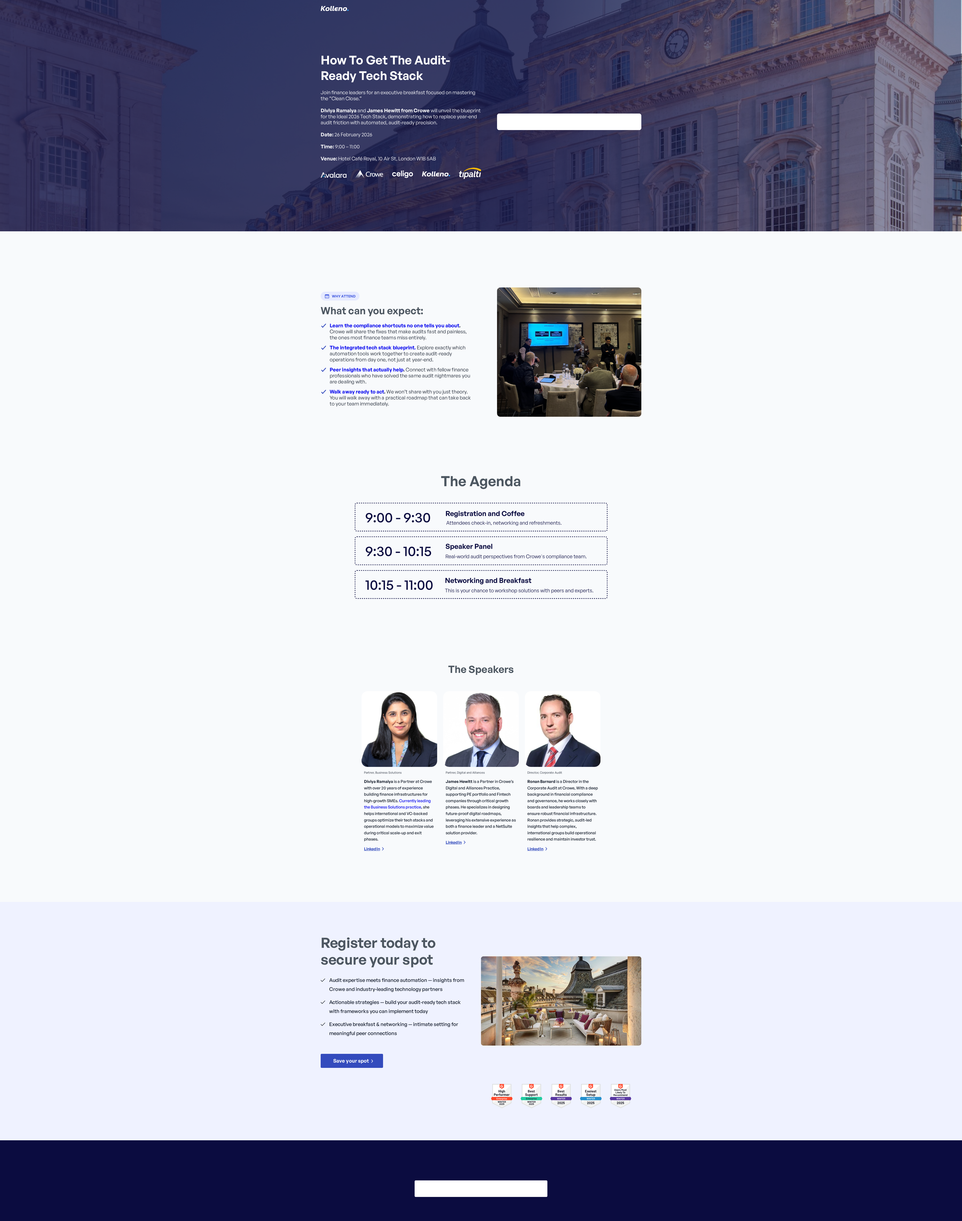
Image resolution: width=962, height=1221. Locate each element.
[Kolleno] (335, 8)
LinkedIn (372, 848)
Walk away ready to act (357, 391)
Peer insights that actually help (366, 369)
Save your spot (351, 1061)
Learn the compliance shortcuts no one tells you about (394, 325)
